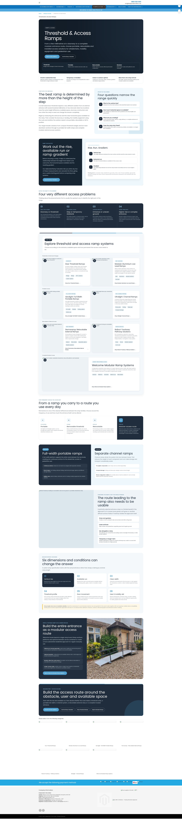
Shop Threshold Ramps (82, 709)
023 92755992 (56, 796)
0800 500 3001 (136, 2)
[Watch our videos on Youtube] (43, 810)
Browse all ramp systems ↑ (51, 709)
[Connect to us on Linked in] (40, 810)
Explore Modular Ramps (97, 709)
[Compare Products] (179, 5)
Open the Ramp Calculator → (51, 179)
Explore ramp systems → (52, 56)
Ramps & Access (47, 13)
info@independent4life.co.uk (133, 3)
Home (40, 13)
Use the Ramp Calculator (68, 56)
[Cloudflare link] (104, 792)
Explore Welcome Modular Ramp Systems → (55, 673)
